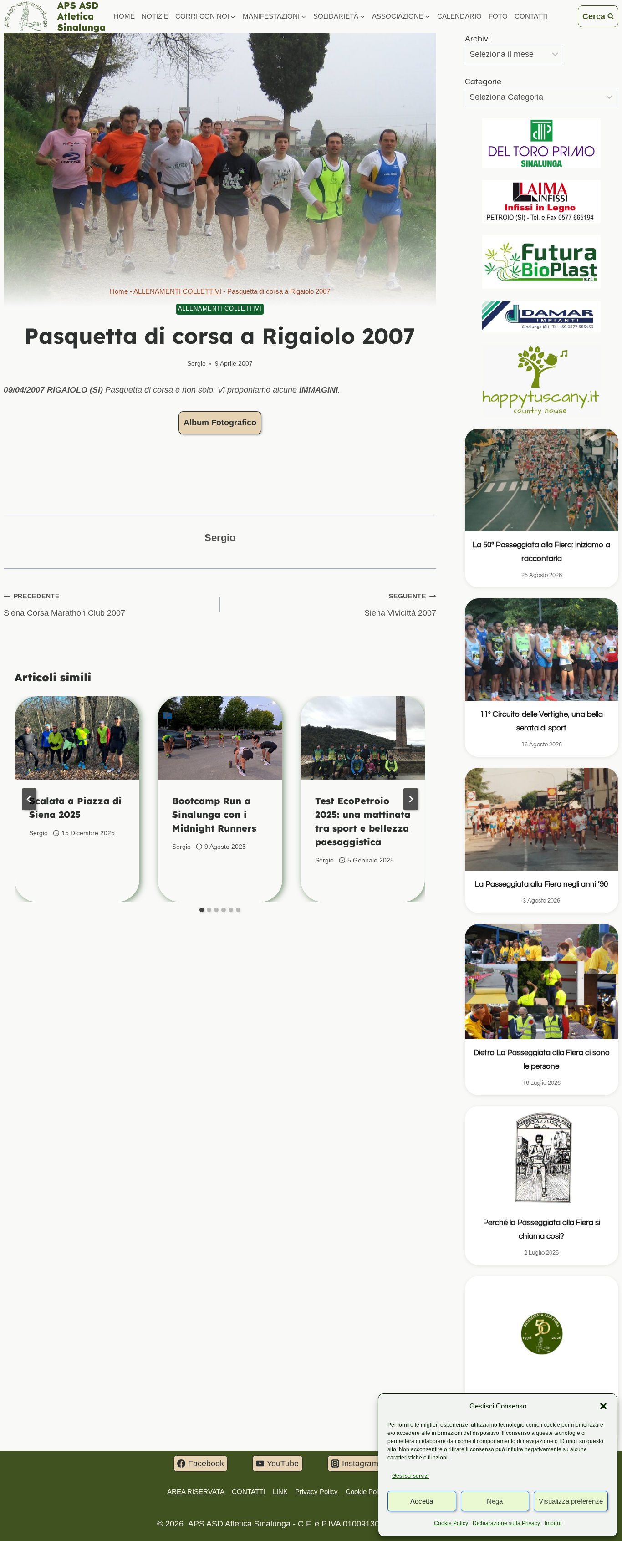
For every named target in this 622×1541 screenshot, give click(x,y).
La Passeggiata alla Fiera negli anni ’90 (541, 884)
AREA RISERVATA (195, 1491)
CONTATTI (531, 16)
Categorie (483, 81)
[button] (603, 1406)
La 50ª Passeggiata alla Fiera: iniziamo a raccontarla (541, 552)
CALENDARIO (459, 16)
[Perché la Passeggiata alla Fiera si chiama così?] (542, 1157)
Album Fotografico (220, 422)
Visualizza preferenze (571, 1501)
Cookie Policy (451, 1523)
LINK (280, 1491)
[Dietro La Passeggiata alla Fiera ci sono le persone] (542, 981)
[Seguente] (410, 799)
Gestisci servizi (410, 1476)
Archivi (477, 39)
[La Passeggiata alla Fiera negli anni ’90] (542, 819)
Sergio (196, 363)
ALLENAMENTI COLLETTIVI (177, 291)
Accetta (421, 1501)
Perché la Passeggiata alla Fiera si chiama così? (541, 1229)
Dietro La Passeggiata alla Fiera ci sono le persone (542, 1060)
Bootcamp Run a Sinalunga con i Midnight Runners (214, 814)
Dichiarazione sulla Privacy (506, 1523)
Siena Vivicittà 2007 (400, 604)
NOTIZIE (155, 16)
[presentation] (77, 738)
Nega (495, 1501)
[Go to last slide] (29, 799)
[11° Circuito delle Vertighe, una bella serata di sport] (542, 649)
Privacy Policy (316, 1491)
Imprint (553, 1523)
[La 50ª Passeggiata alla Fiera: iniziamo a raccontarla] (542, 480)
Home (124, 16)
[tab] (201, 910)
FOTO (498, 16)
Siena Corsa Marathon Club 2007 (64, 604)
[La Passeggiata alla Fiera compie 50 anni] (542, 1333)
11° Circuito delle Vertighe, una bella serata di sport (541, 721)
